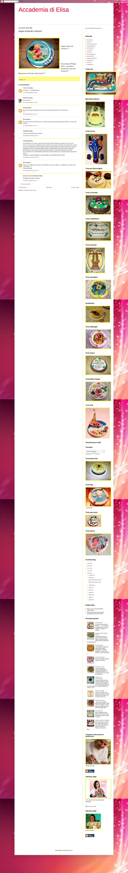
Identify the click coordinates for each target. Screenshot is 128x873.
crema (88, 42)
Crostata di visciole (99, 666)
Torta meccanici (98, 622)
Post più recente (22, 187)
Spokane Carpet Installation (30, 176)
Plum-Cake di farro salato (94, 582)
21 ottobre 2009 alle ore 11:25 (30, 114)
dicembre (91, 575)
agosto (90, 587)
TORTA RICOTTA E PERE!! (102, 720)
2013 (88, 563)
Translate (98, 454)
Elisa (24, 119)
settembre (91, 585)
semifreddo (89, 60)
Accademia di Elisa (43, 9)
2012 (88, 565)
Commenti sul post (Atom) (30, 190)
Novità (88, 52)
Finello (24, 108)
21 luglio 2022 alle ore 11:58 (30, 180)
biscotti (88, 40)
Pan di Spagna (90, 54)
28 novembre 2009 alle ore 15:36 (31, 170)
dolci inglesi (90, 48)
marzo (90, 599)
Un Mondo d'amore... (100, 657)
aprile (90, 597)
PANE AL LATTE (99, 690)
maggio (90, 594)
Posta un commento (25, 184)
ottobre (90, 577)
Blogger (71, 850)
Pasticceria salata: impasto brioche (101, 633)
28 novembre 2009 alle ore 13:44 (31, 157)
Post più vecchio (75, 187)
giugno (90, 592)
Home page (49, 187)
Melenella (25, 98)
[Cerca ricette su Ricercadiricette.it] (91, 806)
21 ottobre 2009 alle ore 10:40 (30, 102)
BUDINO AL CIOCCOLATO (99, 677)
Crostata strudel (99, 645)
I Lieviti (89, 50)
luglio (90, 590)
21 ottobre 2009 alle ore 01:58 (30, 92)
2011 (88, 568)
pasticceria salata (91, 58)
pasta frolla (89, 56)
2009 (88, 573)
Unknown (25, 88)
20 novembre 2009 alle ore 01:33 (31, 135)
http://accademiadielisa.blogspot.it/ (94, 28)
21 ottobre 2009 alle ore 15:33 (30, 125)
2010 (88, 570)
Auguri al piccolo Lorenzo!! (95, 580)
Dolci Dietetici (90, 46)
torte (25, 79)
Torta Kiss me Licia (99, 700)
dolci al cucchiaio (91, 44)
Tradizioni (89, 64)
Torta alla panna (99, 710)
